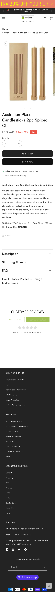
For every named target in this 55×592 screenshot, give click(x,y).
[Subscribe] (43, 567)
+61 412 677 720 (22, 534)
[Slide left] (24, 109)
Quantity (5, 138)
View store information (15, 175)
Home (5, 28)
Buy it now (27, 161)
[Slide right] (31, 109)
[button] (3, 19)
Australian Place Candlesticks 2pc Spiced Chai (25, 32)
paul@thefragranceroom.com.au (27, 528)
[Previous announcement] (3, 11)
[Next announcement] (52, 11)
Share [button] (8, 235)
